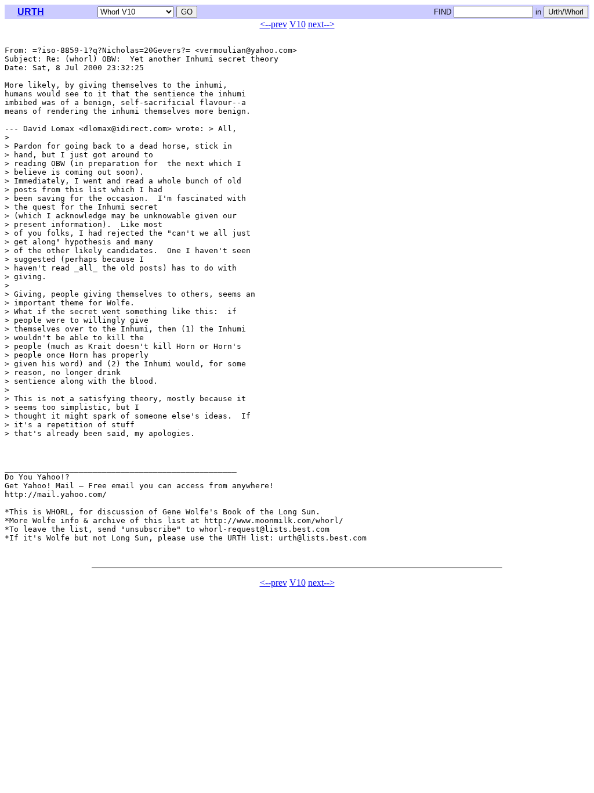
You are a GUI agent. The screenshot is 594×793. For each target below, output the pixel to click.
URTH (30, 12)
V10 (297, 24)
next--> (321, 24)
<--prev (273, 24)
